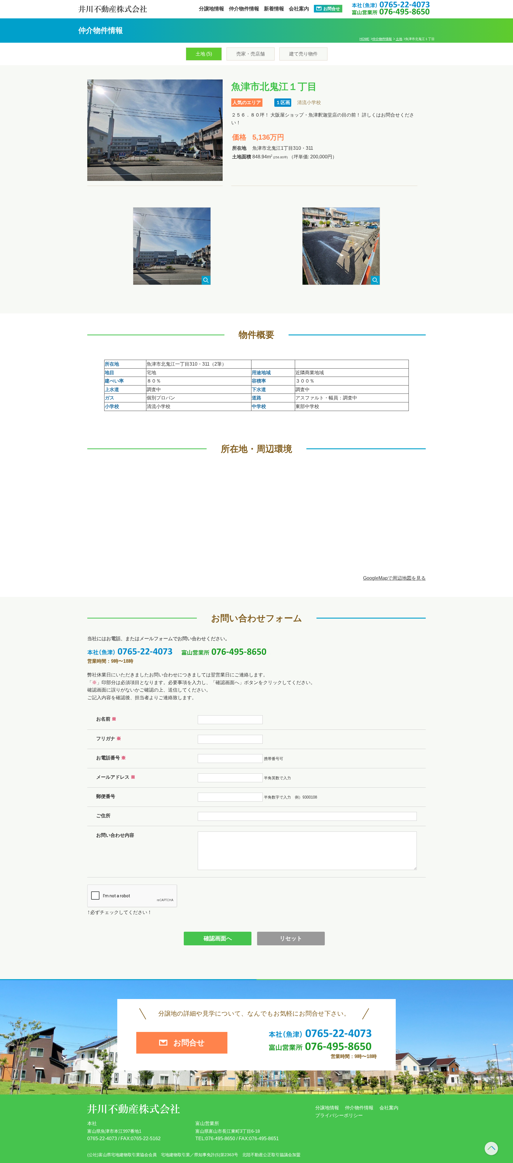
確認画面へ (218, 938)
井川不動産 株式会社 (133, 1109)
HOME (364, 39)
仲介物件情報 (382, 39)
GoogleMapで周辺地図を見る (394, 578)
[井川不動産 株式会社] (112, 6)
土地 (399, 39)
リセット (291, 938)
